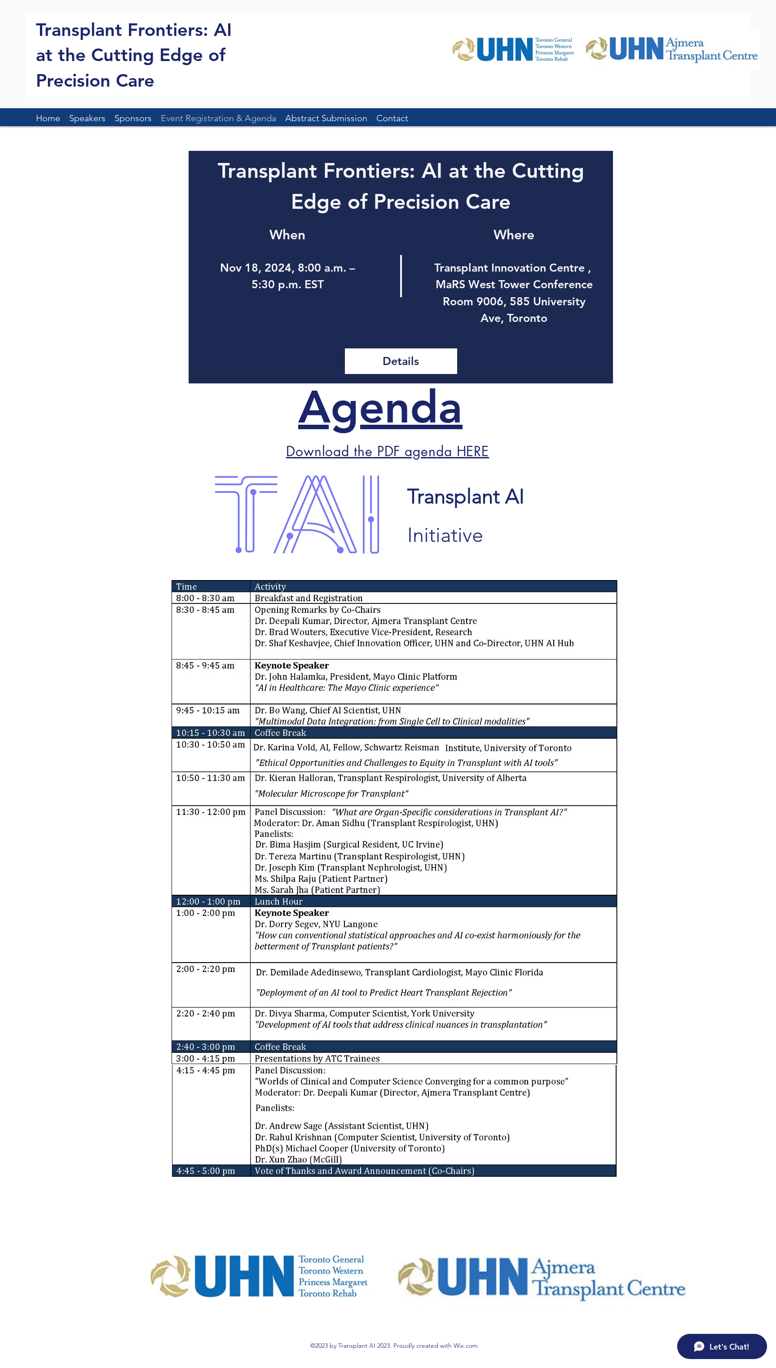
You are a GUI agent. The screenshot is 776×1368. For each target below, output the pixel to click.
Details (401, 361)
